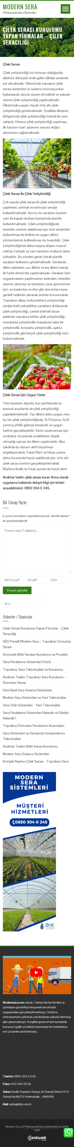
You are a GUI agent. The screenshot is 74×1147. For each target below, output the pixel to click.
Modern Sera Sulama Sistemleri (26, 754)
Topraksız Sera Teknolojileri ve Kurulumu (33, 669)
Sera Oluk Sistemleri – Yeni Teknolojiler (31, 705)
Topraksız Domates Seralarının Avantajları (33, 725)
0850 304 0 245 (25, 1076)
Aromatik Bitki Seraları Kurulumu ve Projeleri (35, 654)
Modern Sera (20, 6)
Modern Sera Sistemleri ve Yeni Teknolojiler (34, 697)
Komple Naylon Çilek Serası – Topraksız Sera (35, 761)
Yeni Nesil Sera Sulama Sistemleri (27, 690)
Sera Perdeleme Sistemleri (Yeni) (27, 662)
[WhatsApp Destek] (68, 1133)
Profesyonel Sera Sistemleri (19, 12)
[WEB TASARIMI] (37, 1138)
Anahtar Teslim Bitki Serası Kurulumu (30, 746)
